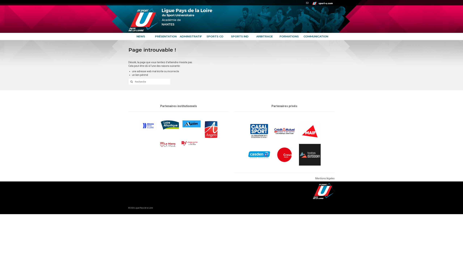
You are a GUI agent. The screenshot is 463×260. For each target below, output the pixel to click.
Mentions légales (325, 178)
